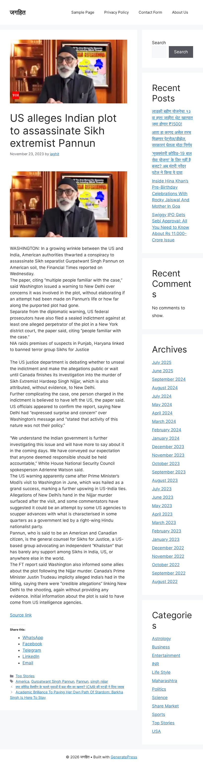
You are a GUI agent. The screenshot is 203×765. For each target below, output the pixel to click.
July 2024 (162, 396)
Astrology (161, 638)
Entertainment (166, 655)
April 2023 (162, 514)
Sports (158, 714)
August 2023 (165, 480)
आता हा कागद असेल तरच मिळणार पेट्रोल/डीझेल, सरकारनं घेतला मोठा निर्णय (172, 138)
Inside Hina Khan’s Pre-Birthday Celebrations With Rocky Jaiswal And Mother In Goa (170, 193)
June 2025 (162, 370)
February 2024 (166, 429)
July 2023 (162, 488)
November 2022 (168, 556)
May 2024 (162, 404)
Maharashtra (164, 680)
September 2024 (169, 379)
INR (155, 663)
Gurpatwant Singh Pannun (52, 681)
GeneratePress (124, 757)
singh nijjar (99, 681)
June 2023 (162, 497)
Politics (159, 689)
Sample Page (82, 12)
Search (159, 42)
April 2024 (162, 413)
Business (161, 647)
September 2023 (169, 472)
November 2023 (168, 455)
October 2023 (166, 463)
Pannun (82, 681)
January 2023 (165, 539)
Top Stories (25, 676)
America (22, 681)
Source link (21, 615)
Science (160, 697)
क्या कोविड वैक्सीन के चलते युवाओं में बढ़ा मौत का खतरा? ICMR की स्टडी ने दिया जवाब (70, 687)
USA (156, 731)
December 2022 (168, 547)
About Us (180, 12)
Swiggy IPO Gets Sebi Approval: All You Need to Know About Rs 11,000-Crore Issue (170, 227)
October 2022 (165, 564)
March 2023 (164, 522)
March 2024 (164, 421)
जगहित (17, 12)
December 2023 (168, 446)
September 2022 (168, 573)
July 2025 (161, 362)
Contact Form (150, 12)
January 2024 (165, 438)
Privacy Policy (116, 12)
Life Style (161, 672)
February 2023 (166, 531)
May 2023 (162, 505)
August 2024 (165, 387)
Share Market (165, 706)
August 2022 (165, 581)
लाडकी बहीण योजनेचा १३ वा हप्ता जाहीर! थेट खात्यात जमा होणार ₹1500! (172, 117)
